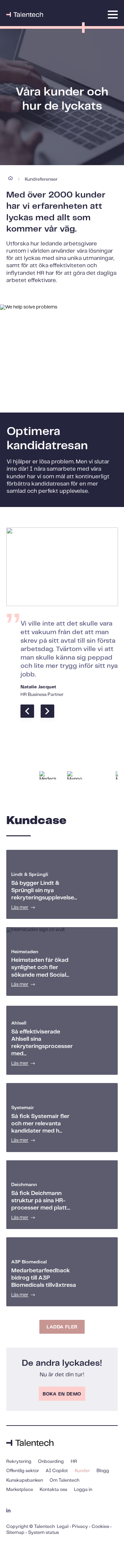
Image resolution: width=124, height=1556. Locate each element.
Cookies (100, 1526)
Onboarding (51, 1461)
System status (43, 1532)
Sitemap (15, 1532)
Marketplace (19, 1489)
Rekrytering (18, 1461)
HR (74, 1461)
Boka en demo (62, 1394)
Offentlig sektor (22, 1470)
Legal (62, 1526)
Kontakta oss (53, 1489)
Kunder (82, 1470)
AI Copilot (57, 1470)
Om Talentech (64, 1480)
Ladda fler (62, 1327)
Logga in (83, 1489)
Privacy (80, 1526)
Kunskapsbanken (24, 1480)
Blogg (103, 1470)
